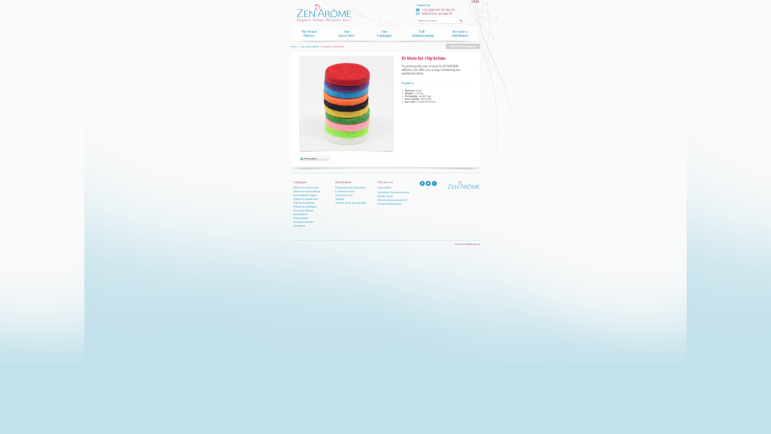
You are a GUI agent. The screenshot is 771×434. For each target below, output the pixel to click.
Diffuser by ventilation (305, 206)
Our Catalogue (384, 34)
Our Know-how (347, 34)
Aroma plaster (300, 218)
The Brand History (309, 34)
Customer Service (345, 191)
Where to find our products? (392, 200)
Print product (310, 158)
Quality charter (385, 196)
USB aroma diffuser (303, 203)
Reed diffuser (300, 214)
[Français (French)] (473, 1)
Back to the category (464, 46)
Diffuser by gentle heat (305, 199)
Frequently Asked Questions (350, 187)
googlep (434, 183)
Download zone (344, 195)
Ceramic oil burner (303, 222)
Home (294, 46)
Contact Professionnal (389, 204)
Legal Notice (384, 187)
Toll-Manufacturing (423, 34)
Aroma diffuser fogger (305, 195)
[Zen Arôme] (328, 13)
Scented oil (299, 225)
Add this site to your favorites (350, 203)
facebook (422, 183)
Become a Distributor (460, 34)
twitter (428, 183)
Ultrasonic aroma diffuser (306, 191)
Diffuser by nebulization (306, 187)
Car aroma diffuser (310, 46)
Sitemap (339, 199)
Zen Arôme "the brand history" (393, 192)
